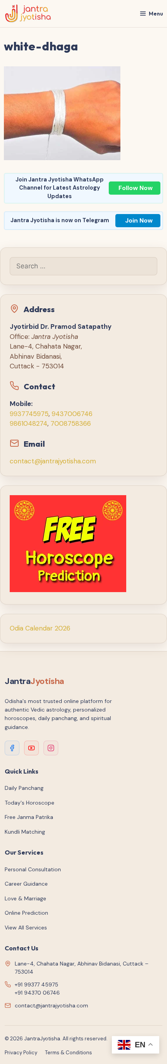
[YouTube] (31, 748)
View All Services (26, 927)
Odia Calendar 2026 (40, 628)
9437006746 (72, 413)
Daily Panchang (24, 787)
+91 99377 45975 (36, 984)
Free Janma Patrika (29, 817)
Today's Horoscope (29, 802)
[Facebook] (12, 748)
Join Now (139, 220)
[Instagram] (50, 748)
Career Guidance (26, 883)
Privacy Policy (21, 1052)
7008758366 (70, 423)
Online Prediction (26, 912)
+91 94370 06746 (37, 992)
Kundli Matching (25, 831)
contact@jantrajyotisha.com (53, 461)
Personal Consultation (33, 869)
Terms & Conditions (68, 1052)
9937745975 (29, 413)
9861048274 (28, 423)
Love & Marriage (25, 898)
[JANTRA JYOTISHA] (28, 13)
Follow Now (135, 188)
